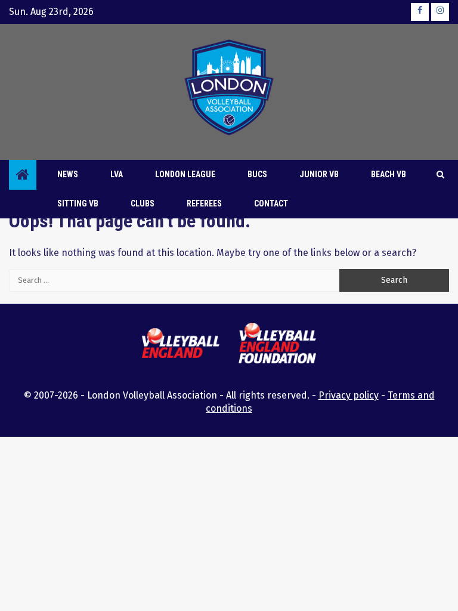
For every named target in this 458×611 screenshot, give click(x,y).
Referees (204, 203)
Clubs (142, 203)
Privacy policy (348, 395)
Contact (271, 203)
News (67, 174)
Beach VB (388, 174)
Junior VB (319, 174)
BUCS (257, 174)
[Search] (440, 174)
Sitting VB (77, 203)
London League (185, 174)
